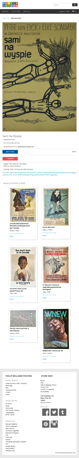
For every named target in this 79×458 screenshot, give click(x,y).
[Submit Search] (75, 4)
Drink (7, 406)
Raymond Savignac (12, 433)
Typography (10, 412)
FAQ (42, 383)
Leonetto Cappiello (12, 431)
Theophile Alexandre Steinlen (16, 442)
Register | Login (64, 11)
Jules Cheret (10, 428)
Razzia (8, 439)
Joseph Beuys (10, 446)
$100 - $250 (10, 415)
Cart (75, 11)
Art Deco (9, 404)
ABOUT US (26, 11)
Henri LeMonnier (11, 426)
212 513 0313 (46, 402)
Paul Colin (9, 437)
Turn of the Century (12, 410)
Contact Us (44, 387)
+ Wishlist (10, 158)
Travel (8, 392)
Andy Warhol (10, 448)
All (8, 18)
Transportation (11, 390)
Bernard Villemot (11, 424)
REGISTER (5, 11)
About (43, 380)
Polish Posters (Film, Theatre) (16, 383)
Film (7, 388)
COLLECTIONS (16, 11)
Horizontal (9, 408)
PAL (7, 435)
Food (7, 394)
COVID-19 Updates (47, 389)
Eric (7, 444)
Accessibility (45, 391)
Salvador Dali (10, 451)
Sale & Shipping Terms (48, 385)
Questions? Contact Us (26, 147)
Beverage (9, 385)
